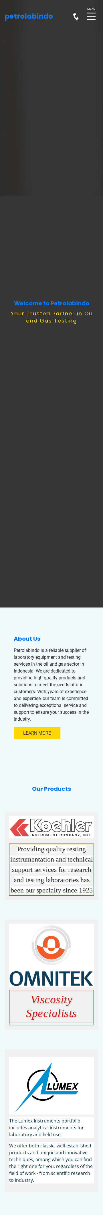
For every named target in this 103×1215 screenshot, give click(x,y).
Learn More (37, 733)
